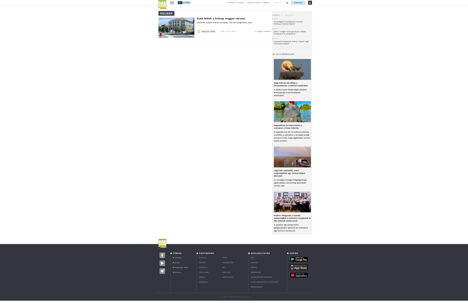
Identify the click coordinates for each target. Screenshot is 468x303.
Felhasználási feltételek (261, 277)
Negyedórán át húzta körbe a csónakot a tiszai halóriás (288, 126)
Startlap (202, 258)
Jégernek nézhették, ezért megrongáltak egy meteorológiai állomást (289, 173)
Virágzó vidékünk (264, 31)
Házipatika (203, 282)
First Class (204, 272)
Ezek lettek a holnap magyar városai (221, 18)
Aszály (241, 3)
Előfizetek (298, 2)
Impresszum (256, 272)
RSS (252, 258)
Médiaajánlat (256, 287)
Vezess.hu (203, 267)
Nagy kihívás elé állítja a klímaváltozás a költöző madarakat (291, 84)
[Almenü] (172, 2)
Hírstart (202, 262)
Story (225, 258)
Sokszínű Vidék (208, 31)
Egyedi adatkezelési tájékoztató (264, 282)
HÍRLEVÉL (254, 262)
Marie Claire (228, 277)
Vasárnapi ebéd (254, 3)
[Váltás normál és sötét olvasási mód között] (287, 2)
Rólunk (254, 267)
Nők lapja (227, 272)
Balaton (267, 3)
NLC (224, 267)
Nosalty (202, 277)
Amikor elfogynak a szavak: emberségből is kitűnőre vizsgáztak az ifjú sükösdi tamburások (292, 218)
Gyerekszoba (228, 262)
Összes (288, 15)
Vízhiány (231, 3)
